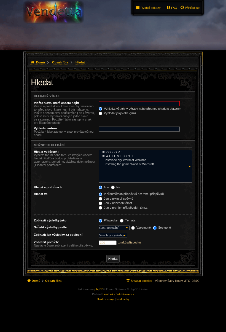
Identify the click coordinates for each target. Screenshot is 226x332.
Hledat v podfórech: (48, 187)
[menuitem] (190, 7)
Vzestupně (143, 227)
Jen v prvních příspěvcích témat (125, 207)
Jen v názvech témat (117, 203)
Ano (106, 187)
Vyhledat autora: (46, 128)
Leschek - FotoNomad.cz (118, 294)
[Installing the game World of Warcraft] (144, 164)
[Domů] (53, 15)
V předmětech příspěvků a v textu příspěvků (133, 194)
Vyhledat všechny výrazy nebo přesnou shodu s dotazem (142, 108)
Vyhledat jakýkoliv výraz (119, 113)
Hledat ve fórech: (46, 151)
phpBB (99, 289)
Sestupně (164, 227)
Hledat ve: (41, 194)
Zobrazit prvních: (46, 242)
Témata (129, 220)
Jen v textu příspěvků (118, 198)
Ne (117, 187)
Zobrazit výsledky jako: (51, 220)
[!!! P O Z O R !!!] (144, 152)
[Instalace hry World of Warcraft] (144, 160)
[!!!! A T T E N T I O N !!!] (144, 156)
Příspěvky (110, 220)
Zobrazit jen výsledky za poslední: (59, 234)
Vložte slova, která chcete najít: (56, 103)
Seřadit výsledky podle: (51, 227)
